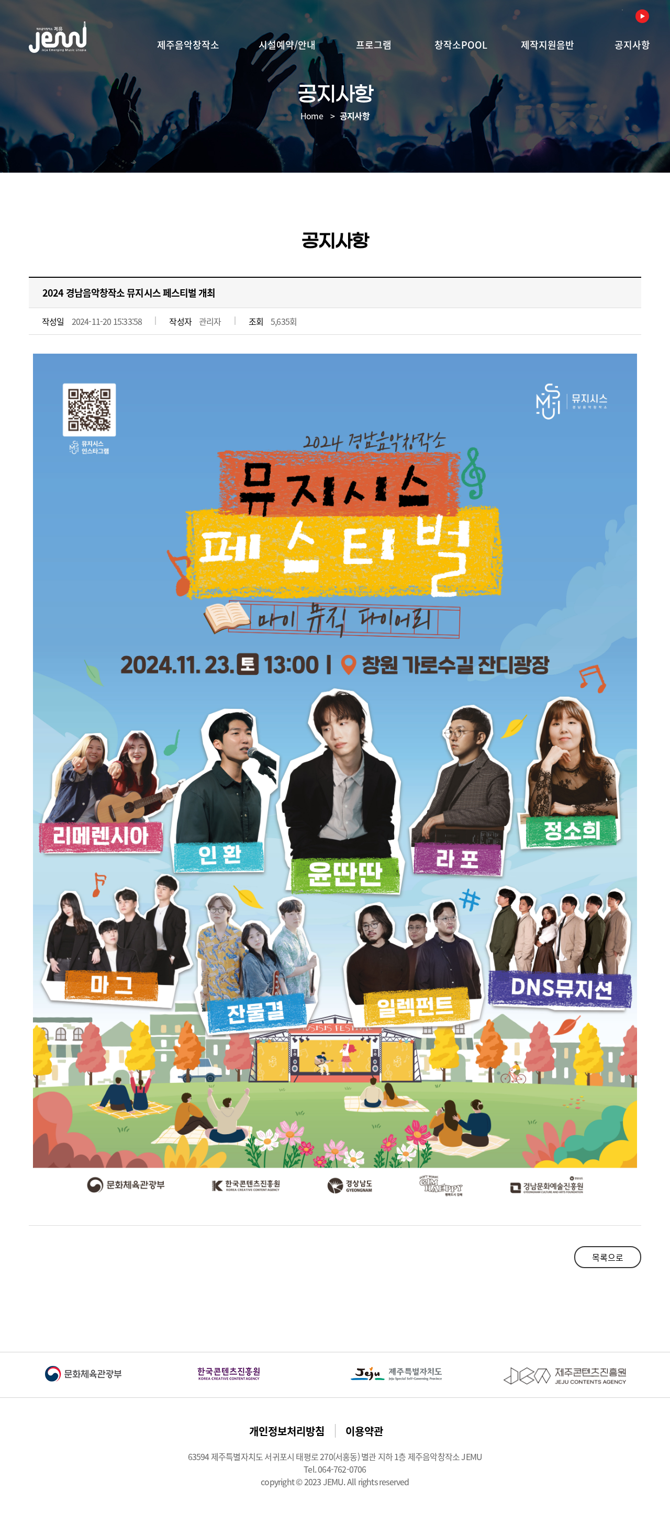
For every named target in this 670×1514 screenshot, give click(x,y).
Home (311, 115)
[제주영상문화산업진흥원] (565, 1376)
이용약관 (364, 1431)
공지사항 (632, 45)
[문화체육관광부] (83, 1373)
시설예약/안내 (287, 45)
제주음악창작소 (188, 45)
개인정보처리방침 (287, 1431)
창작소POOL (460, 45)
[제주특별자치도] (396, 1373)
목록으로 (607, 1257)
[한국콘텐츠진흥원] (228, 1373)
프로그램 (374, 45)
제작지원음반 (547, 45)
